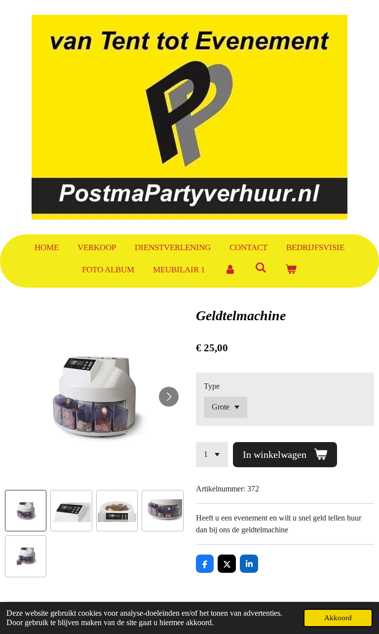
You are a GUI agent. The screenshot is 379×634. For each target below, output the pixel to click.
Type (212, 386)
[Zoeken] (260, 268)
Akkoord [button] (338, 618)
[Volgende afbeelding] (169, 397)
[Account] (230, 270)
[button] (25, 510)
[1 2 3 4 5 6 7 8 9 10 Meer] (212, 454)
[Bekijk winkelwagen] (291, 270)
